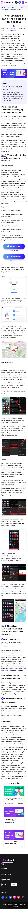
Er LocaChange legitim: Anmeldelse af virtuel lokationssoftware (11, 821)
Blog (9, 7)
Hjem (5, 7)
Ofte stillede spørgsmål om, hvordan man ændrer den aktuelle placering (13, 98)
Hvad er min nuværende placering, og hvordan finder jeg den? (13, 87)
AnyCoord (23, 179)
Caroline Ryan (11, 28)
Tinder (6, 203)
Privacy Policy (21, 904)
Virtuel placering (16, 7)
